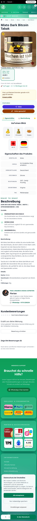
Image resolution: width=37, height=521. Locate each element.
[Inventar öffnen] (24, 7)
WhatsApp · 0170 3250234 (20, 302)
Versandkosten (17, 83)
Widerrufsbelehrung (11, 471)
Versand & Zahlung (10, 468)
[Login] (20, 7)
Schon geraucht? (20, 111)
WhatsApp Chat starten (19, 390)
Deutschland (31, 2)
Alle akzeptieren (18, 495)
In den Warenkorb (23, 517)
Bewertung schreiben (18, 331)
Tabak (25, 12)
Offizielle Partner (9, 465)
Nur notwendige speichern (18, 501)
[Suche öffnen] (29, 7)
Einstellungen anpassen (19, 507)
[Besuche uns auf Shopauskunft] (28, 443)
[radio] (8, 75)
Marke (12, 20)
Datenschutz (8, 474)
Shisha (5, 12)
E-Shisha (15, 12)
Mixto (18, 20)
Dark (24, 20)
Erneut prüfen (7, 97)
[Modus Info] (1, 16)
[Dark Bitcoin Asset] (18, 49)
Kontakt (6, 462)
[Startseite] (3, 7)
